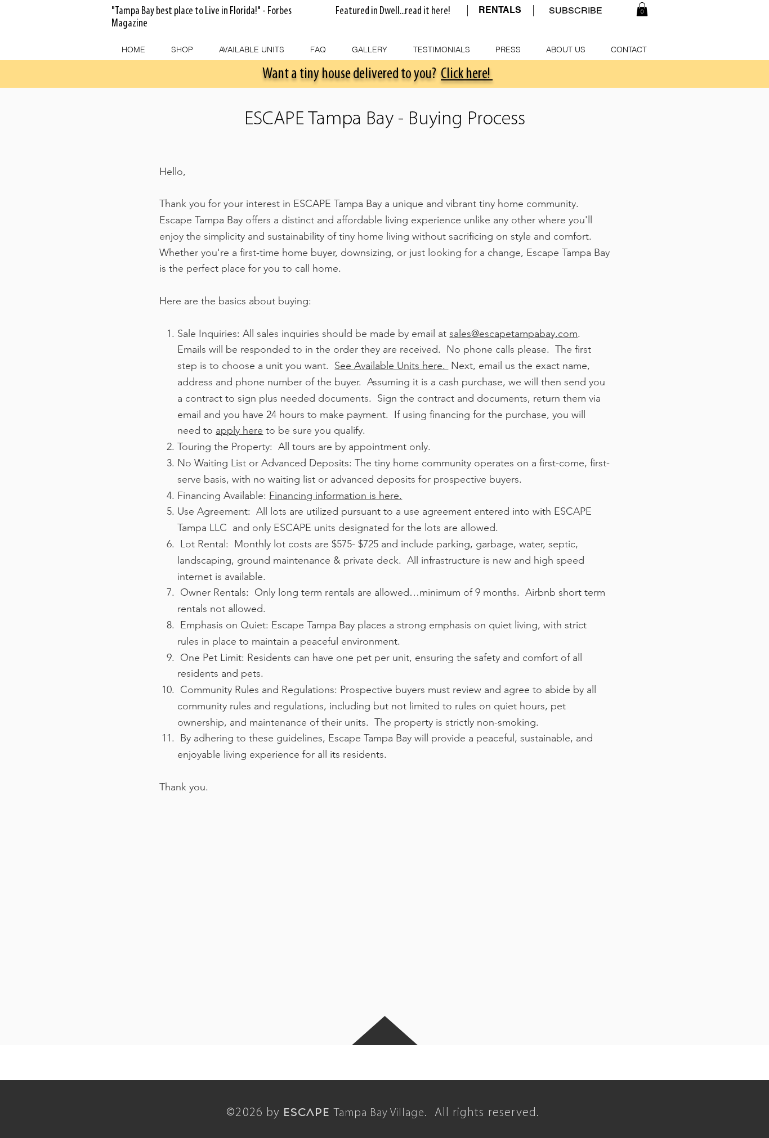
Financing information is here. (335, 495)
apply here (239, 430)
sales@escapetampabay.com (513, 333)
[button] (642, 9)
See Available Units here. (391, 365)
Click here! (467, 74)
